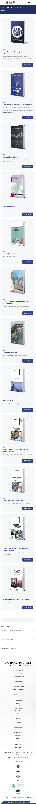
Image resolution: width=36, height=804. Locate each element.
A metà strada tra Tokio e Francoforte (16, 599)
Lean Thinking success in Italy (13, 501)
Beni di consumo (19, 708)
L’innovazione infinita (10, 157)
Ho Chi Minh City (13, 758)
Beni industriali (19, 700)
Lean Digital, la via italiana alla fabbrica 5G (18, 105)
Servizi (19, 713)
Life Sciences (19, 703)
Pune (28, 755)
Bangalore (22, 755)
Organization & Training (19, 686)
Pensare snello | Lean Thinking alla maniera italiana (15, 549)
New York (29, 752)
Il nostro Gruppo (19, 727)
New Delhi (15, 755)
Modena (17, 752)
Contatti (18, 738)
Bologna (5, 752)
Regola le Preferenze (27, 802)
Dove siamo (18, 735)
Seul (26, 758)
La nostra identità (19, 725)
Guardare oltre (8, 400)
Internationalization (19, 681)
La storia (19, 722)
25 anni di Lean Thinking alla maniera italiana (16, 53)
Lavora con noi (18, 732)
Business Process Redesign (19, 674)
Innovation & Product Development (19, 679)
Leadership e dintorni (10, 353)
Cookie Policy (18, 802)
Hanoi (22, 758)
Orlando (7, 755)
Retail (19, 706)
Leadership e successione (12, 254)
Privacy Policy (10, 802)
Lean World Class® (9, 206)
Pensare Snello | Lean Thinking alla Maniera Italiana (15, 450)
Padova (23, 752)
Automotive (19, 698)
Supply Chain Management (19, 689)
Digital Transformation (19, 676)
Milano (11, 752)
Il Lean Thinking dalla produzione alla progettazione (16, 303)
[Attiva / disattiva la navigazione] (29, 2)
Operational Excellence (19, 684)
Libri (4, 50)
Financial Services (19, 711)
